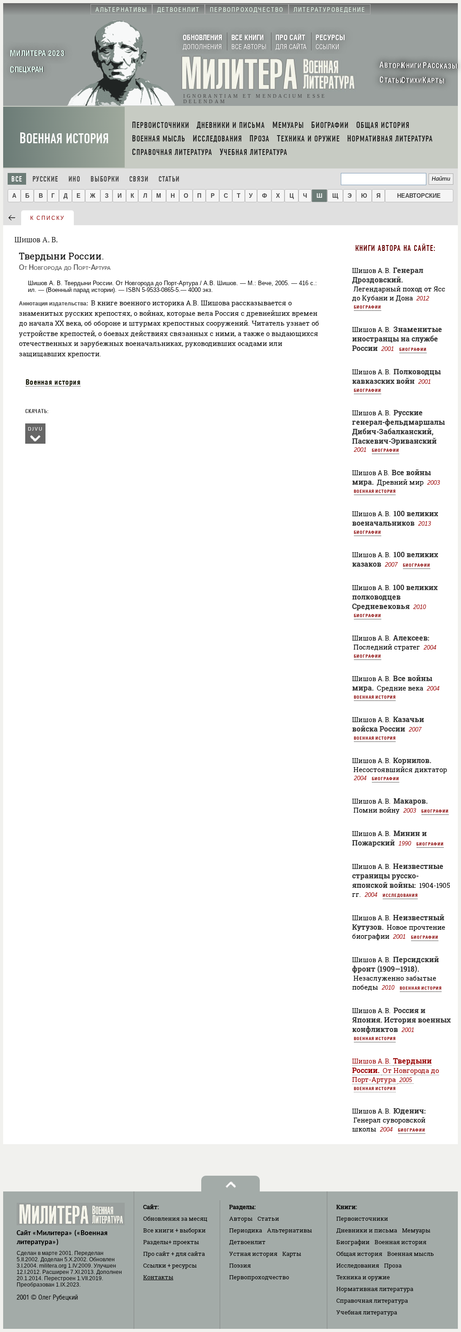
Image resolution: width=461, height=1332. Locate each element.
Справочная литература (372, 1300)
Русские (45, 179)
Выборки (104, 179)
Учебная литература (366, 1312)
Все (17, 179)
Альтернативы (289, 1230)
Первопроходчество (259, 1277)
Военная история (64, 138)
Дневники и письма (366, 1230)
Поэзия (240, 1265)
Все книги (174, 1230)
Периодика (245, 1230)
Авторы (241, 1218)
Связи (139, 179)
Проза (393, 1265)
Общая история (359, 1254)
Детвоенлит (247, 1242)
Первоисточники (362, 1218)
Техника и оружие (363, 1277)
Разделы (171, 1242)
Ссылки (170, 1265)
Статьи (169, 179)
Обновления (175, 1218)
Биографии (367, 306)
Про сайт (174, 1254)
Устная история (253, 1254)
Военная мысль (410, 1254)
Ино (74, 179)
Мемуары (416, 1230)
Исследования (400, 895)
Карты (291, 1254)
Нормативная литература (374, 1289)
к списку (47, 218)
